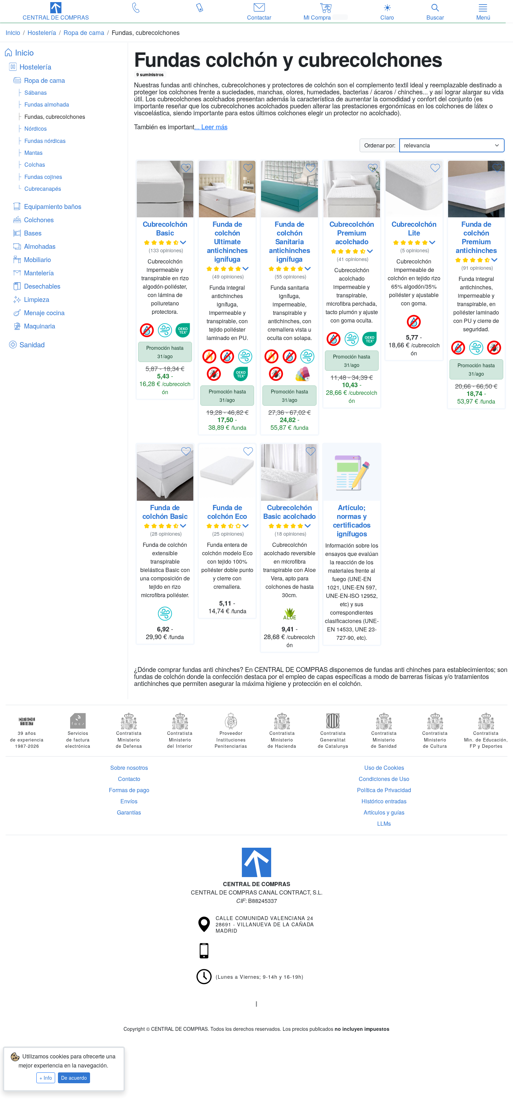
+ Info (45, 1077)
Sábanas (35, 92)
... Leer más (211, 126)
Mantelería (39, 272)
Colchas (34, 164)
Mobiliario (37, 259)
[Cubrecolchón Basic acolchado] (289, 472)
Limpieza (36, 299)
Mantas (33, 153)
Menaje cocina (44, 312)
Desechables (42, 285)
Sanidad (32, 344)
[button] (56, 11)
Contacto (129, 779)
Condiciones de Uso (384, 779)
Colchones (39, 219)
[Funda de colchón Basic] (165, 472)
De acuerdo (74, 1077)
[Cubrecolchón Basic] (165, 189)
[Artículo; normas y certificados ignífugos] (352, 472)
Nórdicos (35, 128)
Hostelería (35, 66)
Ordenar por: (379, 145)
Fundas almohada (46, 104)
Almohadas (39, 246)
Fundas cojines (43, 177)
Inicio (24, 52)
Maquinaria (39, 325)
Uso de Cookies (384, 768)
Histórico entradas (384, 801)
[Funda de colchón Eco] (227, 472)
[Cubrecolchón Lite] (414, 189)
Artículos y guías (384, 812)
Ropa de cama (44, 80)
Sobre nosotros (129, 768)
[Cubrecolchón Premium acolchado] (352, 189)
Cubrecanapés (42, 188)
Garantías (129, 812)
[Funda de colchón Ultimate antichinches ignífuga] (227, 189)
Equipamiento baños (52, 206)
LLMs (384, 823)
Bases (33, 232)
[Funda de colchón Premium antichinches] (476, 189)
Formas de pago (129, 790)
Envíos (128, 801)
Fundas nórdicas (45, 141)
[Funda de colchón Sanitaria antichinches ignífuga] (289, 189)
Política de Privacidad (384, 790)
